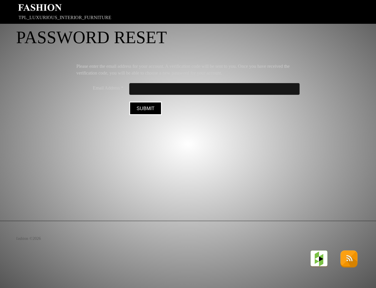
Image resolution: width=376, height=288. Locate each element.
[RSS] (349, 258)
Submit (146, 108)
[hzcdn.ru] (319, 258)
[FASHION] (39, 7)
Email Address (108, 87)
